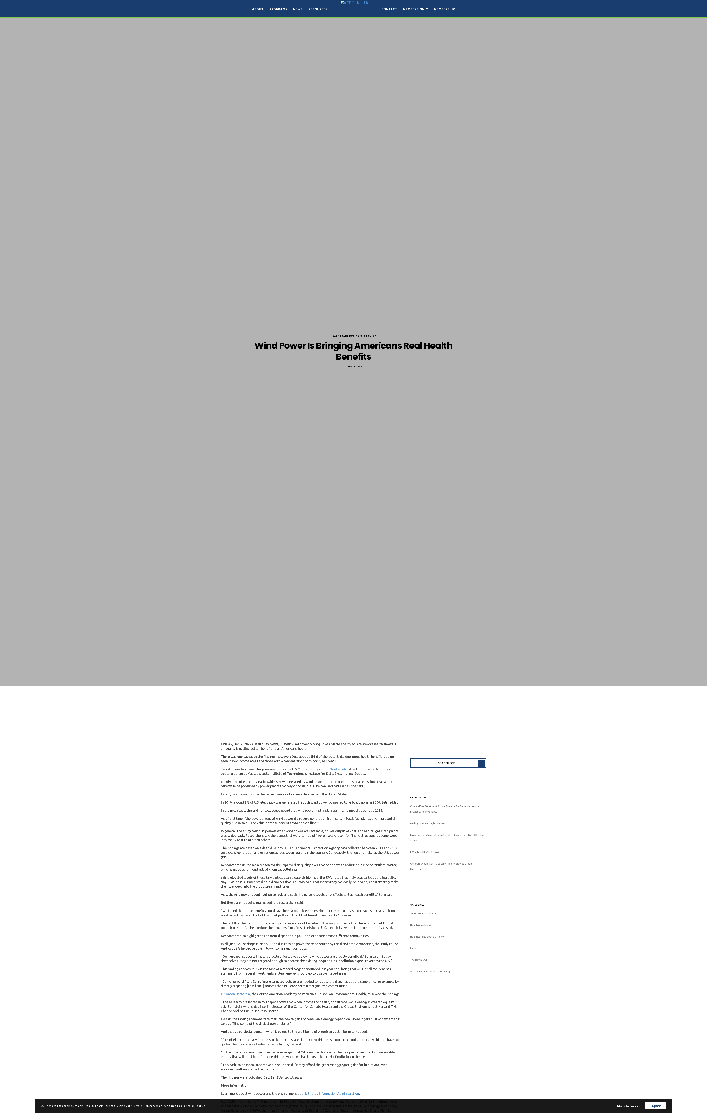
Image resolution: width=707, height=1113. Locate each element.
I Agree (655, 1106)
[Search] (481, 763)
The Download (418, 960)
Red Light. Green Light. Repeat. (428, 823)
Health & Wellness (420, 925)
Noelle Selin (339, 769)
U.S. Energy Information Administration (330, 1093)
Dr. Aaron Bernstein (235, 994)
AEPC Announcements (423, 913)
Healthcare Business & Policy (353, 335)
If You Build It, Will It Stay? (424, 852)
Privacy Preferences (628, 1106)
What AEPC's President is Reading (430, 971)
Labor (413, 948)
